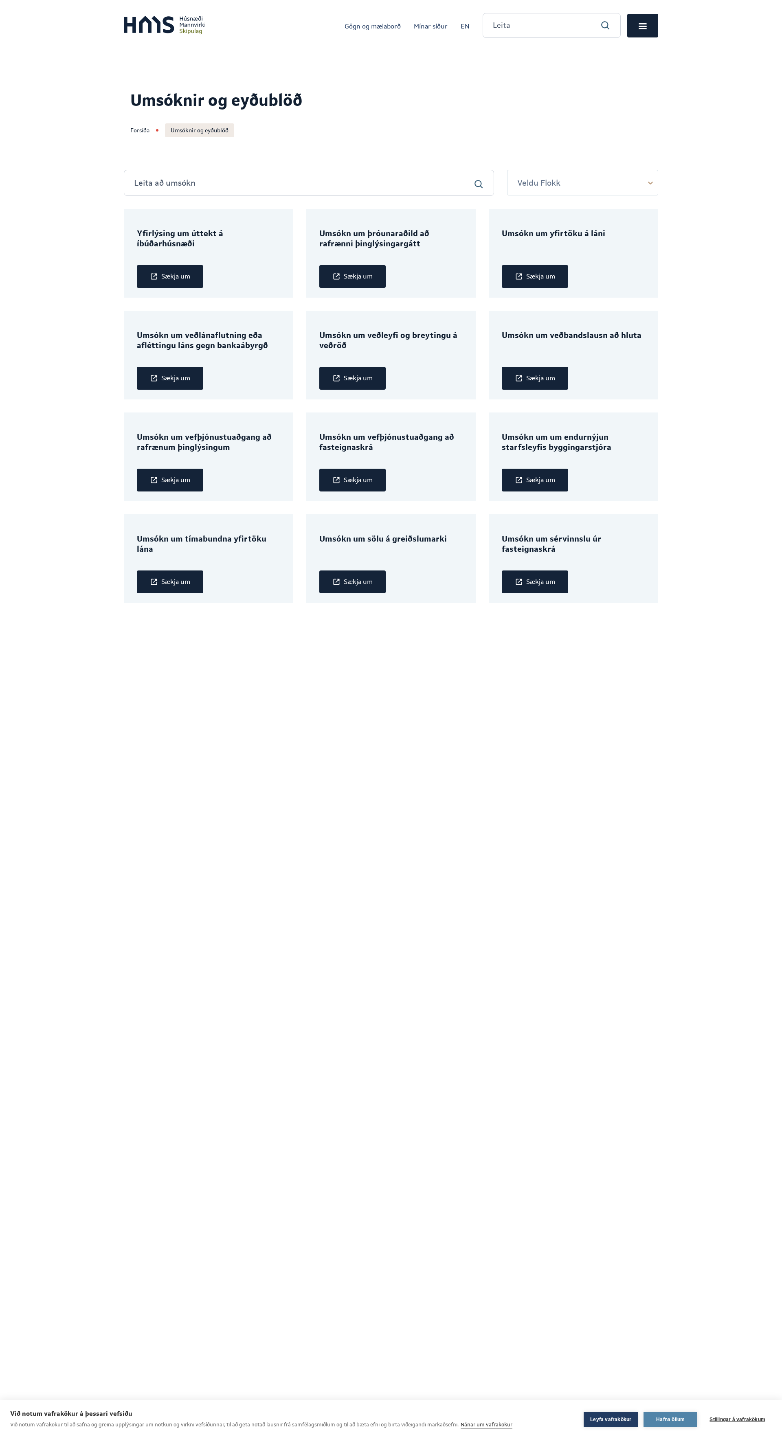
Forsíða (139, 130)
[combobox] (552, 25)
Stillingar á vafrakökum (737, 1419)
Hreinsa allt (626, 152)
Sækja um (175, 276)
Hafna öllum (670, 1419)
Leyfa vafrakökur (610, 1419)
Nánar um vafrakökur (486, 1424)
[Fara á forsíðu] (164, 26)
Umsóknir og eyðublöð (199, 130)
